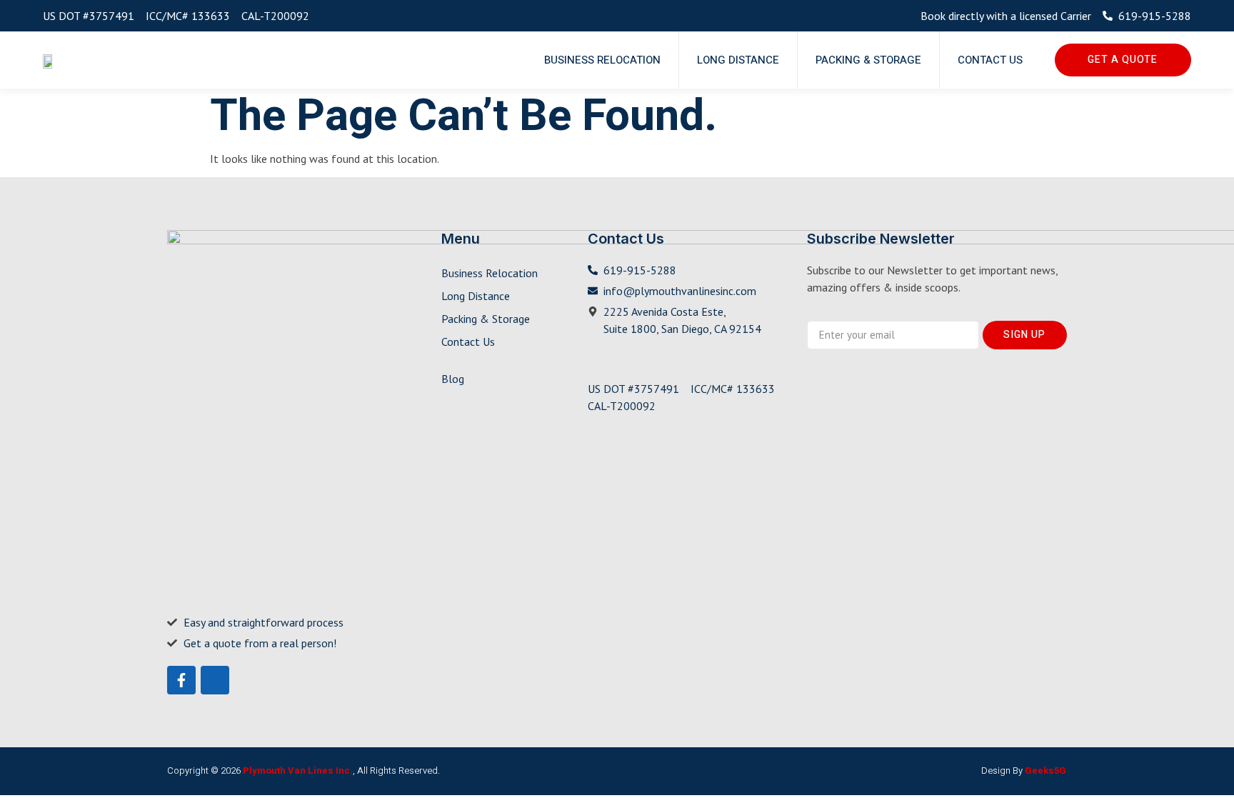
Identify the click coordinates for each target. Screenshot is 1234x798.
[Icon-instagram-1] (215, 680)
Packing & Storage (868, 60)
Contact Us (990, 60)
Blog (452, 378)
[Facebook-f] (181, 680)
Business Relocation (602, 60)
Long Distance (738, 60)
